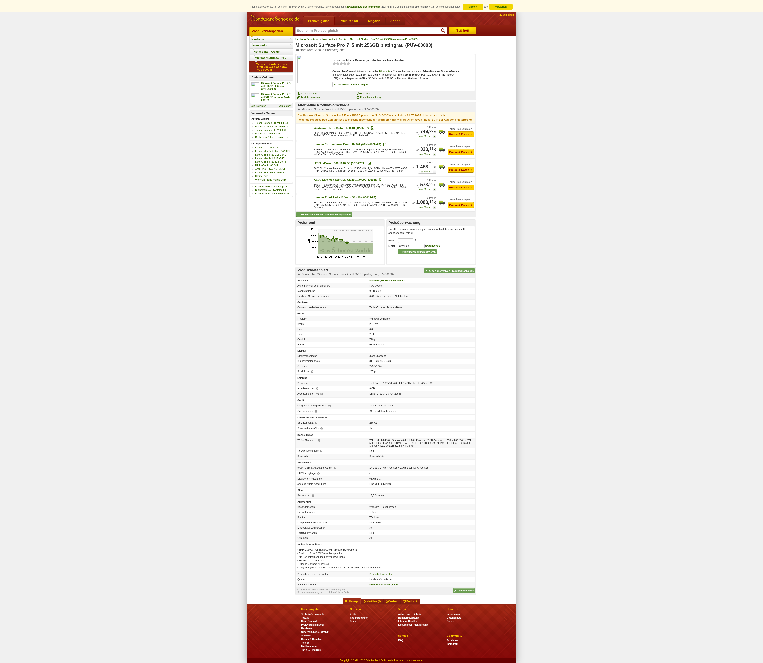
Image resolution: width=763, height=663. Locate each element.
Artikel (353, 614)
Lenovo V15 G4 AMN (266, 147)
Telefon (305, 642)
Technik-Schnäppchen (313, 614)
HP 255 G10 (261, 176)
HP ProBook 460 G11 (266, 165)
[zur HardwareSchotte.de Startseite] (275, 18)
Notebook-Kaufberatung (268, 133)
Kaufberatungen (359, 617)
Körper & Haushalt (311, 639)
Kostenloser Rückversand (413, 624)
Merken (473, 6)
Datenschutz (433, 246)
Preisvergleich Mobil (312, 624)
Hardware (257, 39)
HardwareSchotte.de (307, 39)
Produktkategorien (267, 31)
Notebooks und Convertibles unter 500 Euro (279, 126)
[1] (427, 136)
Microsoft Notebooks (393, 280)
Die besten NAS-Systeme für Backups (275, 190)
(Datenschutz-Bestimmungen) (364, 6)
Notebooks (259, 45)
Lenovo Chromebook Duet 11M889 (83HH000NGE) (347, 144)
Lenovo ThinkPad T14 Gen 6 (270, 161)
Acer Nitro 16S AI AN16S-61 (270, 169)
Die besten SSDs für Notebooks (272, 193)
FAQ (400, 640)
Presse (451, 621)
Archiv (342, 39)
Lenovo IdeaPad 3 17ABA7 (270, 158)
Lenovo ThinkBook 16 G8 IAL (271, 172)
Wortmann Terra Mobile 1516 (271, 179)
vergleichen (285, 106)
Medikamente (309, 646)
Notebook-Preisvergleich (383, 584)
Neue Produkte (309, 621)
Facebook (452, 640)
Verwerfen (501, 6)
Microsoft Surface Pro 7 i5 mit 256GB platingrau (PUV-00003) (272, 67)
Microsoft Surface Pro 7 (271, 57)
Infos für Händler (407, 621)
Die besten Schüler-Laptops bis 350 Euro (277, 137)
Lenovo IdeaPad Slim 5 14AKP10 (273, 151)
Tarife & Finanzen (311, 650)
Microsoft (384, 71)
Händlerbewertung (408, 617)
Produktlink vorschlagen (382, 574)
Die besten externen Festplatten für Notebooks (280, 186)
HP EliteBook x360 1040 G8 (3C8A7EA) (340, 163)
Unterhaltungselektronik (315, 632)
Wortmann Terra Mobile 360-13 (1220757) (341, 128)
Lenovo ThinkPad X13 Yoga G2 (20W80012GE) (345, 197)
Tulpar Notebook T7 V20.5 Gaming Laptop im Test (282, 130)
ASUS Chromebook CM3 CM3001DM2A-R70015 (345, 179)
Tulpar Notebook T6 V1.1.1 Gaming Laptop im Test (282, 123)
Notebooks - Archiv (267, 51)
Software (306, 635)
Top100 (305, 617)
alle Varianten (258, 106)
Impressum (453, 614)
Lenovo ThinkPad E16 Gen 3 (270, 154)
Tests (353, 621)
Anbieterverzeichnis (409, 614)
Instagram (452, 644)
